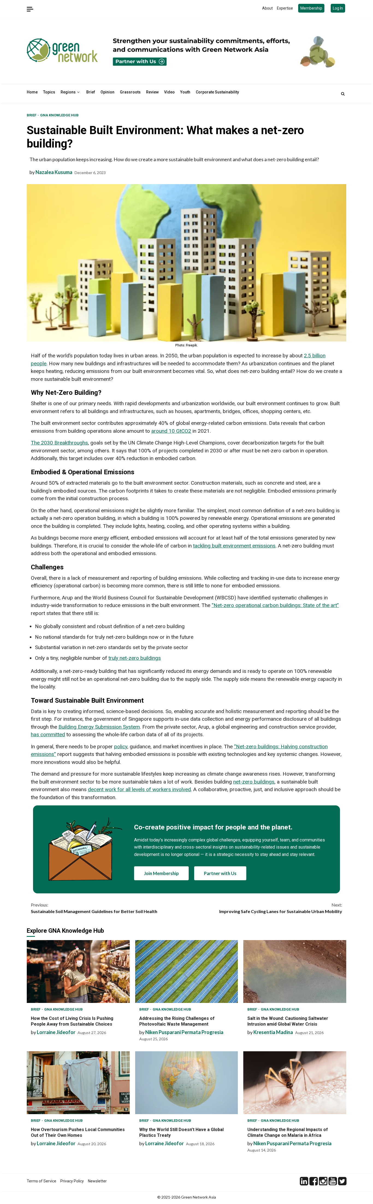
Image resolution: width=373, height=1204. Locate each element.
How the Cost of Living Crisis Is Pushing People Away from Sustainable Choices (78, 971)
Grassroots (130, 92)
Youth (185, 92)
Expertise (285, 8)
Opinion (107, 92)
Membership (311, 8)
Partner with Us (220, 873)
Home (32, 92)
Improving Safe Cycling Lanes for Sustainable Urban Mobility (280, 908)
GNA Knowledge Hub (59, 115)
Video (169, 92)
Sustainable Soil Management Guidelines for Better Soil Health (94, 908)
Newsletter (97, 1181)
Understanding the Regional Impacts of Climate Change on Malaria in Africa (294, 1082)
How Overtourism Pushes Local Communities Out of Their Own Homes (78, 1082)
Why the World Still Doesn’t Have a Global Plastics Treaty (186, 1082)
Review (152, 92)
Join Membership (161, 873)
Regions (68, 92)
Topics (49, 92)
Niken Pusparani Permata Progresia (184, 1032)
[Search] (342, 94)
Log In (338, 8)
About (267, 8)
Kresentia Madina (273, 1032)
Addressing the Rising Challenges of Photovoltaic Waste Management (186, 971)
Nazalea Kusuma (53, 172)
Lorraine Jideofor (56, 1032)
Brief (90, 92)
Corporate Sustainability (217, 92)
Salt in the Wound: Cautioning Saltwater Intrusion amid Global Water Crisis (294, 971)
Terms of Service (41, 1181)
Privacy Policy (72, 1181)
